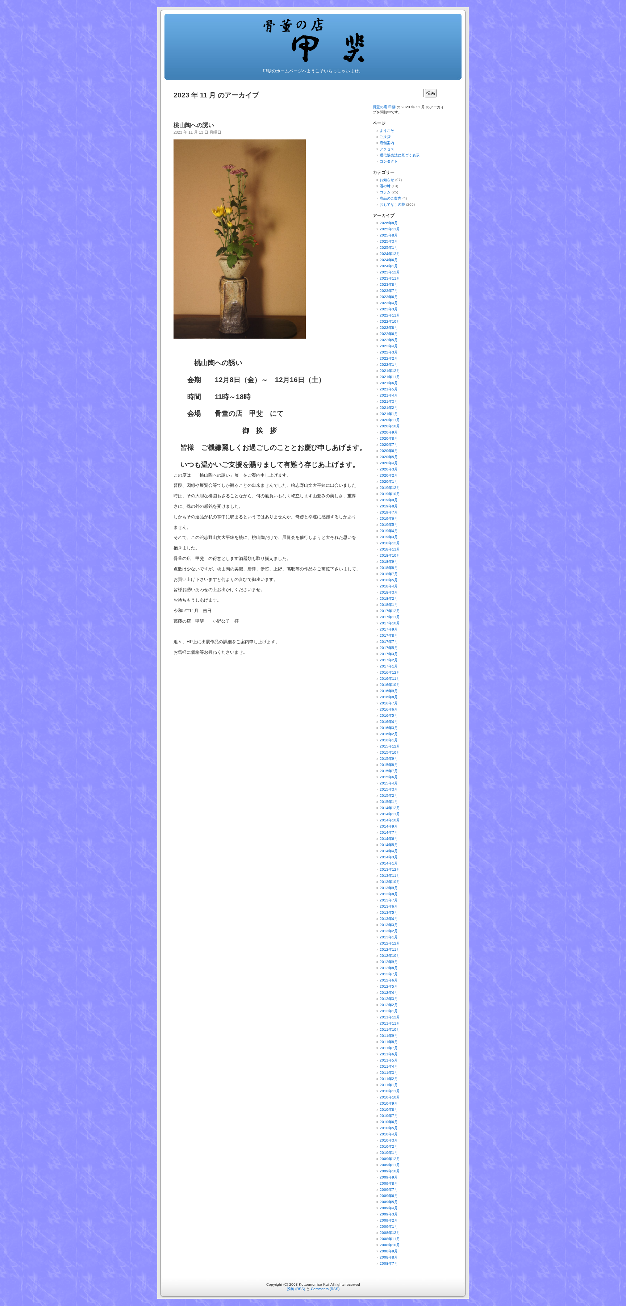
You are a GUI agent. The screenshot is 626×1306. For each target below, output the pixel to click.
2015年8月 (389, 765)
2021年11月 (390, 377)
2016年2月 (389, 734)
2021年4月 (389, 395)
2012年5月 (389, 986)
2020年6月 (389, 451)
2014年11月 (390, 814)
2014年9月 (389, 826)
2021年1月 (389, 414)
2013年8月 (389, 894)
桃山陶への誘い (197, 125)
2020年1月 (389, 482)
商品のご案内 (390, 198)
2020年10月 (390, 426)
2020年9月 (389, 432)
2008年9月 (389, 1251)
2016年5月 (389, 715)
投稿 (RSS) (296, 1289)
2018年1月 (389, 605)
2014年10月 (390, 820)
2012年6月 (389, 980)
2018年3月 (389, 592)
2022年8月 (389, 328)
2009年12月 (390, 1159)
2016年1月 (389, 740)
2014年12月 (390, 808)
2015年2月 (389, 796)
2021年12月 (390, 371)
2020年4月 (389, 463)
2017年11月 (390, 617)
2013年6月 (389, 906)
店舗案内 (387, 143)
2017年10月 (390, 623)
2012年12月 (390, 943)
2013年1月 (389, 937)
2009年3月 (389, 1214)
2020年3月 (389, 469)
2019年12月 (390, 488)
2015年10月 (390, 752)
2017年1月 (389, 666)
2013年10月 (390, 882)
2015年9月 (389, 759)
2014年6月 (389, 839)
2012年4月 (389, 993)
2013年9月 (389, 888)
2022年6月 (389, 334)
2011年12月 (390, 1017)
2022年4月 (389, 346)
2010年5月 (389, 1128)
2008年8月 (389, 1257)
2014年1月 (389, 863)
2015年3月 (389, 789)
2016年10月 (390, 685)
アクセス (387, 149)
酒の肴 (385, 186)
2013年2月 (389, 931)
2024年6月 (389, 260)
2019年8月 (389, 506)
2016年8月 (389, 697)
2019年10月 (390, 494)
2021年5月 (389, 389)
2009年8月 (389, 1183)
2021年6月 (389, 383)
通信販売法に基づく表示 (400, 155)
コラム (385, 192)
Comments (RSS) (325, 1289)
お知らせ (387, 180)
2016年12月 (390, 672)
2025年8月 (389, 235)
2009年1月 (389, 1226)
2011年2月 (389, 1079)
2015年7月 (389, 771)
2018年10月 (390, 555)
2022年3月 (389, 352)
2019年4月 (389, 531)
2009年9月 (389, 1177)
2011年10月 (390, 1029)
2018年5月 (389, 580)
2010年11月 (390, 1091)
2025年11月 (390, 229)
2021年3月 (389, 401)
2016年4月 (389, 722)
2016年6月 (389, 709)
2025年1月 (389, 248)
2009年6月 (389, 1196)
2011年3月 (389, 1073)
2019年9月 (389, 500)
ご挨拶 (385, 137)
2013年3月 (389, 925)
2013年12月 (390, 869)
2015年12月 (390, 746)
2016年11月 (390, 679)
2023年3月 (389, 309)
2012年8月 (389, 968)
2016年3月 (389, 728)
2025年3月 (389, 241)
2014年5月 (389, 845)
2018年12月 (390, 543)
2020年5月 (389, 457)
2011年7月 (389, 1048)
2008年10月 (390, 1245)
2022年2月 (389, 358)
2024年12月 (390, 254)
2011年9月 (389, 1036)
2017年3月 (389, 654)
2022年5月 (389, 340)
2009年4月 (389, 1208)
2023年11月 (390, 278)
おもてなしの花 (392, 204)
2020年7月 (389, 445)
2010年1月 (389, 1153)
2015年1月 (389, 802)
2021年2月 (389, 408)
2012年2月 (389, 1005)
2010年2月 (389, 1146)
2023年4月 (389, 303)
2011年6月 (389, 1054)
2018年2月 (389, 598)
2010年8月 (389, 1110)
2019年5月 (389, 525)
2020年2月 (389, 475)
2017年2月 (389, 660)
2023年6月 (389, 297)
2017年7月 (389, 642)
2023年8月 (389, 284)
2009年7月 (389, 1190)
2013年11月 (390, 876)
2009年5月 (389, 1202)
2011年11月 (390, 1023)
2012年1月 (389, 1011)
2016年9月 (389, 691)
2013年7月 (389, 900)
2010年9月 (389, 1103)
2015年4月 (389, 783)
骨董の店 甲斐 (384, 107)
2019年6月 (389, 518)
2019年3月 (389, 537)
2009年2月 (389, 1220)
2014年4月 (389, 851)
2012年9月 (389, 962)
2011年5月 (389, 1060)
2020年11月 (390, 420)
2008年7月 (389, 1263)
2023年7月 (389, 291)
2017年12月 (390, 611)
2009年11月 (390, 1165)
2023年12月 (390, 272)
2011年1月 (389, 1085)
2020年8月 (389, 438)
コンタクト (389, 161)
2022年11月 (390, 315)
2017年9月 (389, 629)
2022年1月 (389, 365)
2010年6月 (389, 1122)
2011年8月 (389, 1042)
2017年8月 (389, 635)
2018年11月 (390, 549)
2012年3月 (389, 999)
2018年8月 (389, 568)
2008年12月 (390, 1233)
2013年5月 (389, 912)
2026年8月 (389, 223)
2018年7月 (389, 574)
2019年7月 (389, 512)
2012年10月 (390, 956)
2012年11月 (390, 949)
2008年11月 (390, 1239)
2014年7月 (389, 832)
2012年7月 (389, 974)
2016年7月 (389, 703)
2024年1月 (389, 266)
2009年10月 (390, 1171)
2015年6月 (389, 777)
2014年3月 (389, 857)
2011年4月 (389, 1066)
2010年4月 (389, 1134)
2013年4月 (389, 919)
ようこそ (387, 131)
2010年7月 (389, 1116)
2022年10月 (390, 321)
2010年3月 (389, 1140)
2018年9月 (389, 562)
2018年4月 (389, 586)
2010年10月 (390, 1097)
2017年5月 (389, 648)
